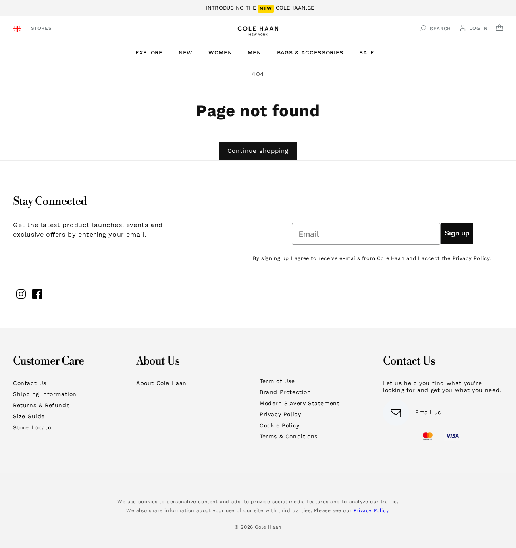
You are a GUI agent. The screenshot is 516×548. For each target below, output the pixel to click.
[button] (152, 53)
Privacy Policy (280, 414)
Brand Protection (285, 392)
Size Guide (29, 416)
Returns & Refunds (41, 405)
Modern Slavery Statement (299, 403)
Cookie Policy (280, 425)
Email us (428, 412)
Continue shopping (258, 150)
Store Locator (33, 427)
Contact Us (29, 383)
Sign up (457, 233)
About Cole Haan (161, 383)
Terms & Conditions (289, 436)
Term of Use (277, 381)
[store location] (18, 29)
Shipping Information (45, 394)
